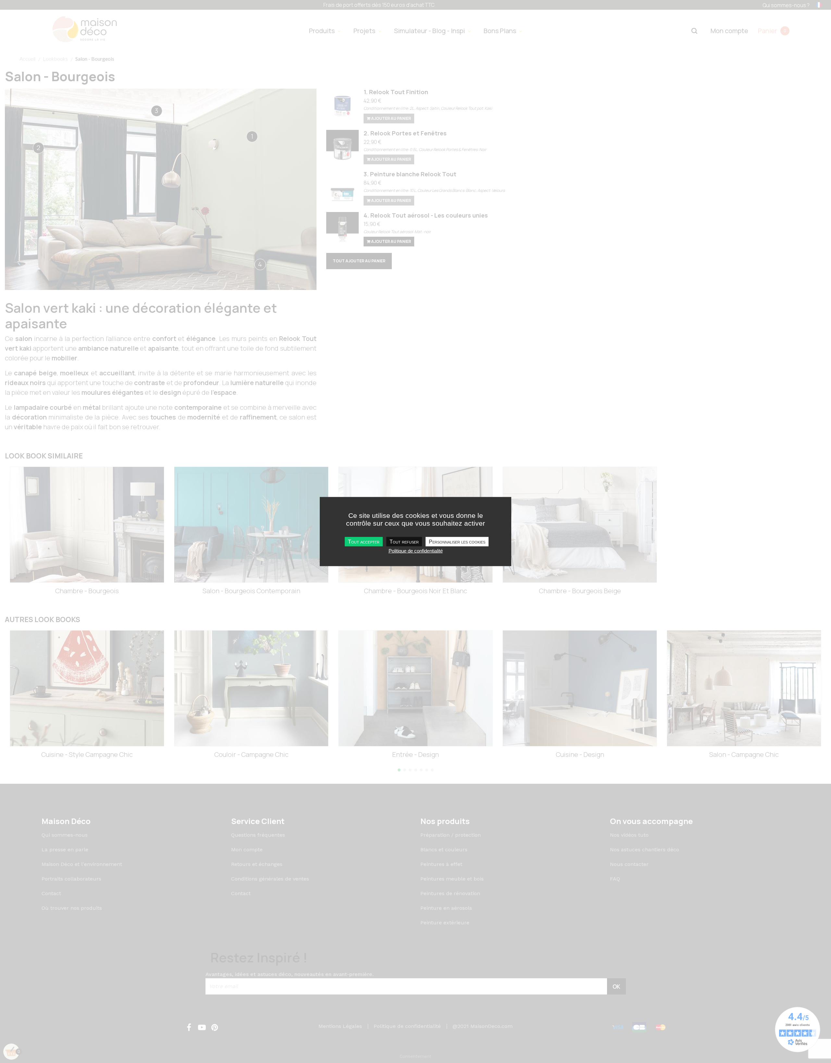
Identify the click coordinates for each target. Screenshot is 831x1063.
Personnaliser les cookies (457, 541)
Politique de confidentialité (416, 551)
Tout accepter (363, 541)
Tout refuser (404, 541)
